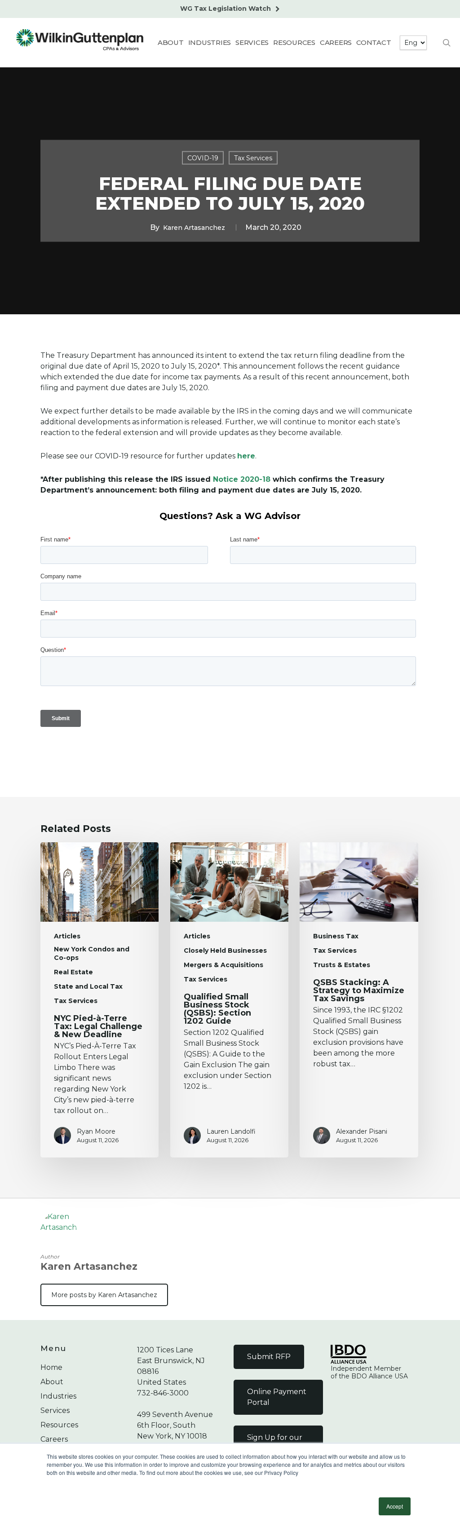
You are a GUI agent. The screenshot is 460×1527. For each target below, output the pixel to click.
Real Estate (73, 972)
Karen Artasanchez (194, 228)
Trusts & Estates (341, 965)
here (246, 456)
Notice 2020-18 (241, 479)
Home (51, 1367)
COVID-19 (202, 158)
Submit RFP (269, 1356)
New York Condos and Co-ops (91, 953)
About (51, 1381)
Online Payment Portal (276, 1397)
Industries (58, 1396)
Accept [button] (394, 1506)
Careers (54, 1439)
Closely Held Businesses (225, 950)
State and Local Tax (88, 986)
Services (55, 1410)
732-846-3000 (163, 1393)
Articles (67, 936)
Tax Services (253, 158)
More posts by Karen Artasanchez (104, 1295)
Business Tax (335, 936)
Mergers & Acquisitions (223, 965)
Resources (59, 1425)
